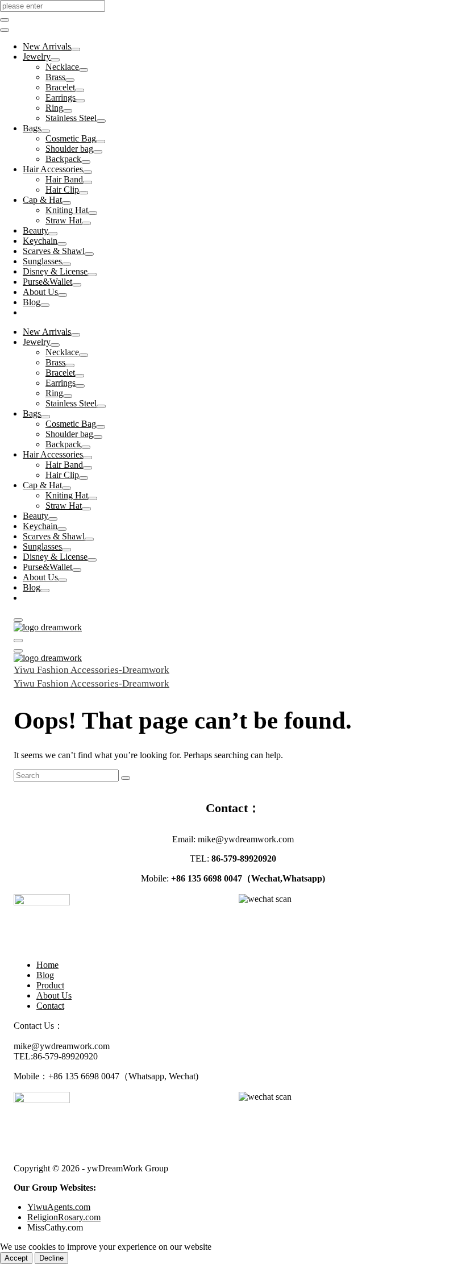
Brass (55, 77)
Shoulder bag (69, 148)
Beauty (35, 230)
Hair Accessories (53, 169)
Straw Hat (63, 220)
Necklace (62, 67)
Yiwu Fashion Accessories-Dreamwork (91, 669)
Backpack (63, 159)
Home (47, 965)
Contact (50, 1006)
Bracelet (60, 87)
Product (50, 985)
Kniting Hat (66, 210)
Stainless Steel (71, 118)
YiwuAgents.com (58, 1207)
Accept (16, 1258)
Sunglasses (42, 261)
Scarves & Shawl (54, 251)
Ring (54, 108)
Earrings (60, 97)
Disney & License (55, 271)
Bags (32, 128)
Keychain (40, 241)
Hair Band (64, 179)
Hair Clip (62, 189)
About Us (40, 292)
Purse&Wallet (47, 281)
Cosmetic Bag (70, 138)
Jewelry (37, 56)
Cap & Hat (42, 200)
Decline (51, 1258)
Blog (31, 302)
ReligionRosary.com (64, 1217)
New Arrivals (47, 46)
